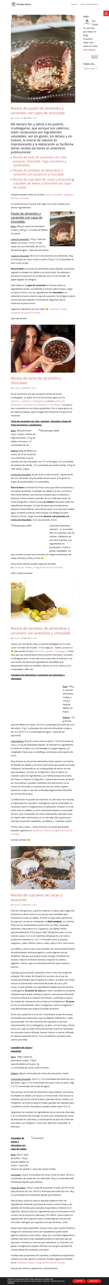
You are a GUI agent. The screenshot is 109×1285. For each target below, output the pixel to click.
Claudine (17, 118)
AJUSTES (10, 1283)
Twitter (63, 309)
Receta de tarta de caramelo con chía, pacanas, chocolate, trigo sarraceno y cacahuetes (40, 161)
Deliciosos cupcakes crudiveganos (50, 651)
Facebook (54, 309)
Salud (35, 118)
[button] (106, 13)
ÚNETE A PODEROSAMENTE (89, 4)
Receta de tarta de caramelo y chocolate (36, 380)
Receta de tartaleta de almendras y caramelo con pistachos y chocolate (38, 172)
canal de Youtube (31, 312)
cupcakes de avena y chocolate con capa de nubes (42, 185)
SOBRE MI (74, 4)
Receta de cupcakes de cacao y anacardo (42, 179)
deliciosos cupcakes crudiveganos (27, 401)
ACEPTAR (79, 1281)
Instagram (16, 312)
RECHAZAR (94, 1281)
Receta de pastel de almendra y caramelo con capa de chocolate (38, 110)
